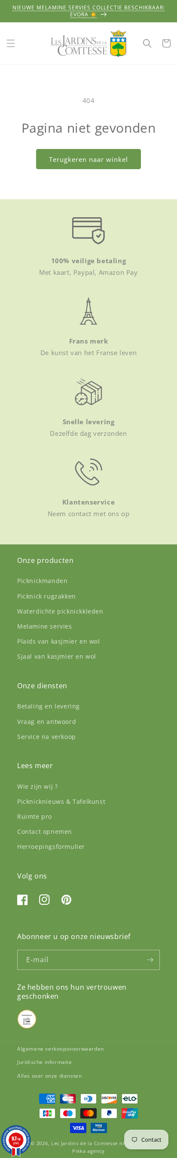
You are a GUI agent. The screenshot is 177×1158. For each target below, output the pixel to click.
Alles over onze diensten (49, 1075)
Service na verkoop (46, 736)
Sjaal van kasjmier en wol (56, 656)
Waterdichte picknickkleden (60, 611)
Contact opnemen (44, 831)
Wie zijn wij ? (37, 786)
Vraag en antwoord (46, 721)
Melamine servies (44, 626)
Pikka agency (88, 1151)
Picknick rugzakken (46, 596)
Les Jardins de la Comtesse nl (88, 1143)
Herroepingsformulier (51, 846)
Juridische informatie (44, 1062)
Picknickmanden (42, 581)
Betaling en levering (48, 706)
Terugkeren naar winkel (88, 159)
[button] (10, 43)
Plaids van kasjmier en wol (58, 641)
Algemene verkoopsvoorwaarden (60, 1048)
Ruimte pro (34, 816)
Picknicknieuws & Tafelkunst (61, 801)
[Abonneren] (149, 960)
